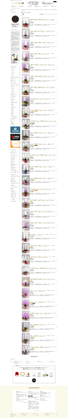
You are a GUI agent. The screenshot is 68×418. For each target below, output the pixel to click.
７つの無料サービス (16, 361)
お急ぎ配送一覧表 (16, 363)
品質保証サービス (28, 361)
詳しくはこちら (25, 402)
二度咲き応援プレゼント (40, 361)
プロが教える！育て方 (51, 361)
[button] (54, 6)
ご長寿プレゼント (28, 363)
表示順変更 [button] (41, 14)
